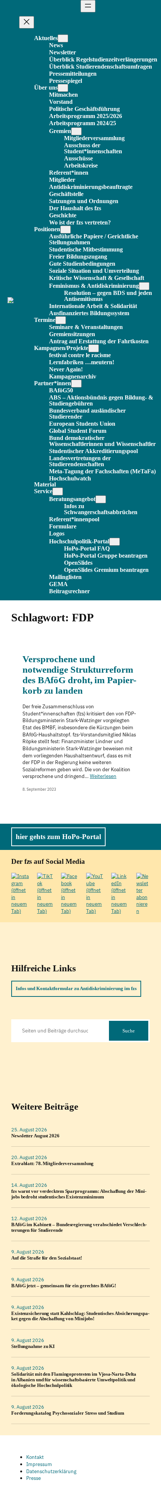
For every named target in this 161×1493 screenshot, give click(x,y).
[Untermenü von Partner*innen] (76, 383)
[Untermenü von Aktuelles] (63, 38)
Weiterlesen (103, 776)
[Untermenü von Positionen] (65, 229)
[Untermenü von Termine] (60, 320)
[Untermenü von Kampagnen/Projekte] (93, 348)
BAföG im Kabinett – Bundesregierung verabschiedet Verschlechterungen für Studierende (79, 1227)
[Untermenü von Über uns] (63, 88)
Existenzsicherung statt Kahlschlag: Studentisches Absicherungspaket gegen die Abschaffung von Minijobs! (80, 1316)
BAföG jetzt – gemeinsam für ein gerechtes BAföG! (63, 1285)
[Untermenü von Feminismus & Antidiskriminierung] (144, 286)
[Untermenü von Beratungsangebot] (100, 499)
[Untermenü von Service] (57, 491)
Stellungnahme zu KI (33, 1346)
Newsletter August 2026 (35, 1135)
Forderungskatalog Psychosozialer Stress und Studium (67, 1413)
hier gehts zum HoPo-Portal (58, 837)
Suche (128, 1031)
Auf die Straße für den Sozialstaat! (46, 1258)
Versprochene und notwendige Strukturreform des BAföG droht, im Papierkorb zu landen (79, 675)
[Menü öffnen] (87, 6)
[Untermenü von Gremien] (76, 131)
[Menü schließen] (26, 22)
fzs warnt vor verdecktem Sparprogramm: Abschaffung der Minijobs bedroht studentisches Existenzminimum (78, 1194)
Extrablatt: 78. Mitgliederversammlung (52, 1163)
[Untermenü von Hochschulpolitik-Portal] (114, 542)
